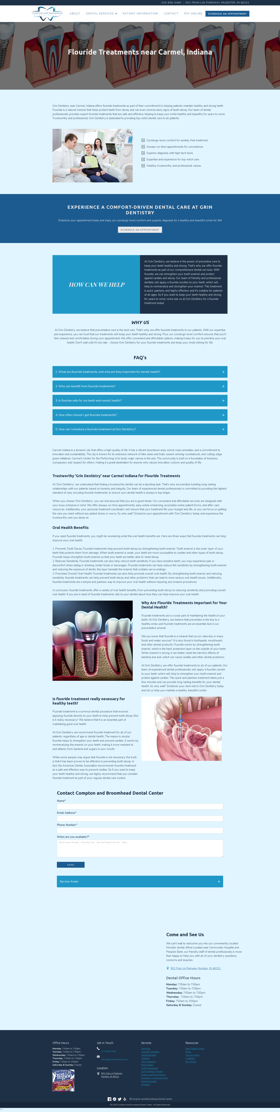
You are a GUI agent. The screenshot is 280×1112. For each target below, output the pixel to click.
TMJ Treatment (148, 1061)
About (75, 13)
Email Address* (66, 813)
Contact (171, 13)
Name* (61, 801)
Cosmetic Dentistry (150, 1051)
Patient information (140, 13)
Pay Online (193, 13)
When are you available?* (73, 837)
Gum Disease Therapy (152, 1071)
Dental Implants (149, 1081)
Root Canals (147, 1064)
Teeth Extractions (149, 1068)
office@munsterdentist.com (114, 1059)
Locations (190, 1058)
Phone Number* (67, 825)
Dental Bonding (148, 1055)
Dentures (145, 1048)
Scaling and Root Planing (153, 1074)
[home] (47, 13)
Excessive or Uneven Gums (154, 1078)
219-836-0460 (171, 2)
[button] (101, 13)
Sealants (145, 1058)
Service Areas (192, 1055)
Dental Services (100, 13)
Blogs (188, 1051)
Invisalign (145, 1084)
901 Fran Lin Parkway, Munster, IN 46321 (196, 968)
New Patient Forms (195, 1048)
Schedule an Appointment (140, 229)
